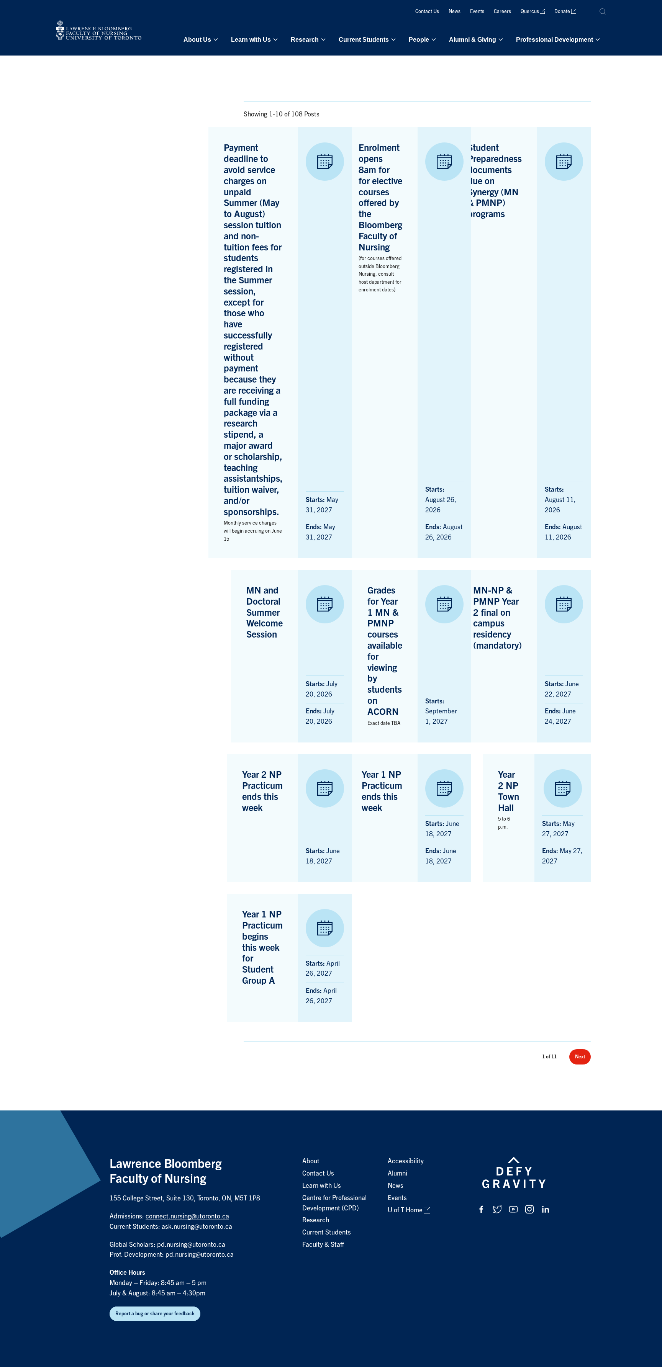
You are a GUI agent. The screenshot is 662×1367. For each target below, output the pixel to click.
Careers (502, 11)
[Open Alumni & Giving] (500, 39)
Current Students (364, 39)
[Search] (603, 11)
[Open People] (433, 39)
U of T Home (405, 1210)
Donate (562, 11)
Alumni (397, 1173)
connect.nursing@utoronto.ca (187, 1216)
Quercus (530, 11)
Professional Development (554, 39)
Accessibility (406, 1161)
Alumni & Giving (472, 39)
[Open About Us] (215, 39)
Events (477, 11)
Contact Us (427, 11)
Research (305, 39)
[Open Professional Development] (597, 39)
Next (580, 1056)
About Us (197, 39)
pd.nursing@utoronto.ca (191, 1244)
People (419, 39)
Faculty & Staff (323, 1244)
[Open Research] (322, 39)
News (454, 11)
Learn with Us (251, 39)
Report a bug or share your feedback (155, 1313)
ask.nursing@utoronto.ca (197, 1226)
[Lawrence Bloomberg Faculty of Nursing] (98, 31)
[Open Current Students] (393, 39)
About (311, 1161)
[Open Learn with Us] (275, 39)
